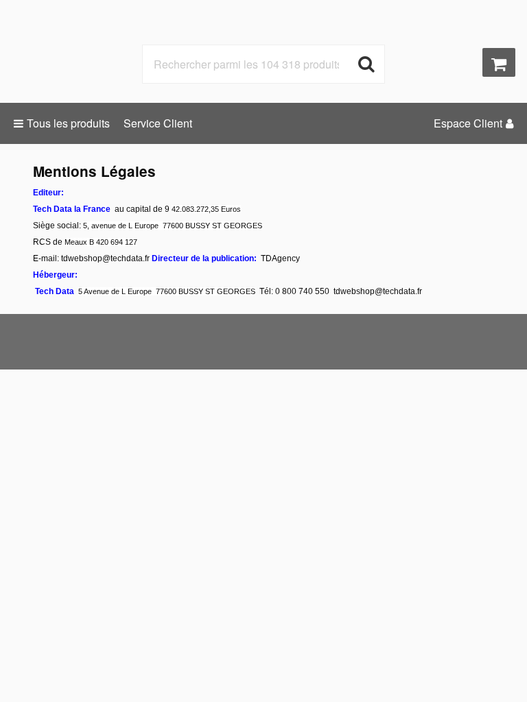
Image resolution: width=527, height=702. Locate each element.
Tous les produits (68, 123)
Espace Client (468, 123)
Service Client (158, 123)
